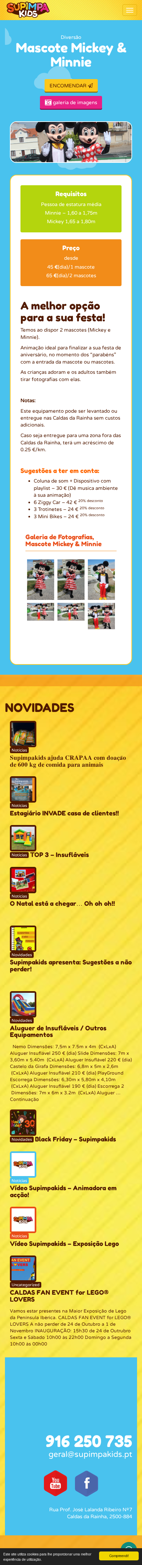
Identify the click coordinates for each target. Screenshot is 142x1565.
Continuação (24, 1099)
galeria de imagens (74, 102)
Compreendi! (119, 1555)
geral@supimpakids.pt (90, 1454)
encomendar (69, 86)
